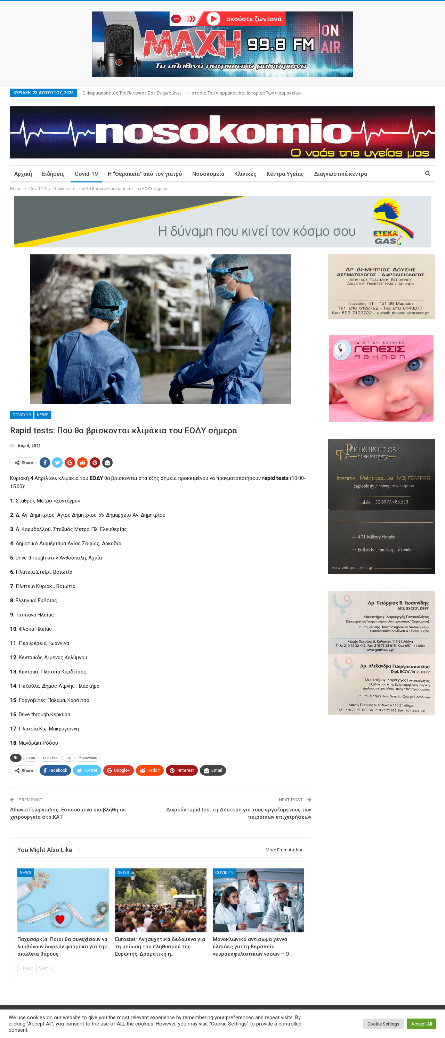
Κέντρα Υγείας (285, 174)
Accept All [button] (421, 1024)
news (30, 758)
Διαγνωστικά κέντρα (340, 174)
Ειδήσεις (53, 174)
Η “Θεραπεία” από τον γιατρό (145, 174)
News (42, 414)
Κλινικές (245, 174)
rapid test (50, 758)
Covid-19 (86, 174)
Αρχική (23, 174)
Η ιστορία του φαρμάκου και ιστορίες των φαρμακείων (243, 93)
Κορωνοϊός (88, 758)
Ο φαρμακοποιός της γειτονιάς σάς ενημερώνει (131, 93)
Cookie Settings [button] (383, 1024)
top (68, 758)
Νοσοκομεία (208, 174)
